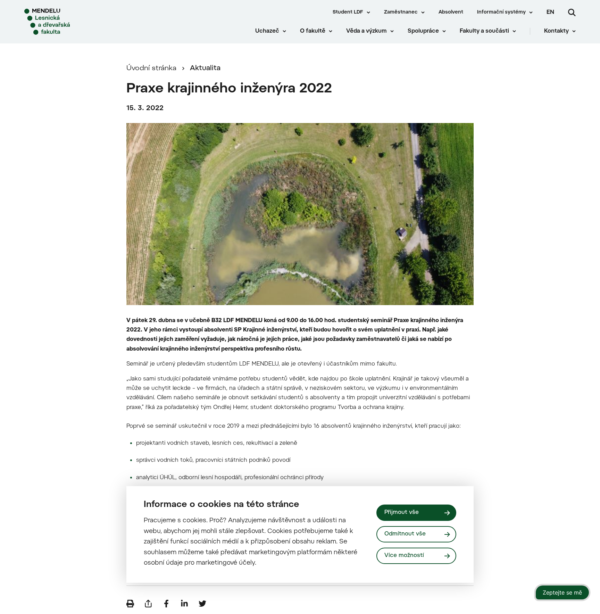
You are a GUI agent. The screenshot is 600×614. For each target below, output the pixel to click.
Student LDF (348, 12)
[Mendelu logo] (66, 22)
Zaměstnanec (401, 12)
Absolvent (451, 12)
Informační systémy (501, 12)
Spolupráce (423, 31)
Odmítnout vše (405, 534)
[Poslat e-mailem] (148, 603)
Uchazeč (267, 31)
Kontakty (556, 31)
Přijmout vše (401, 512)
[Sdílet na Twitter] (202, 603)
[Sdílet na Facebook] (166, 603)
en (550, 12)
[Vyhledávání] (572, 12)
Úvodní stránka (151, 68)
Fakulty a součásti (484, 31)
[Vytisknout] (130, 603)
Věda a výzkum (366, 31)
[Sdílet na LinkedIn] (184, 603)
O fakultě (312, 31)
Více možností (404, 555)
